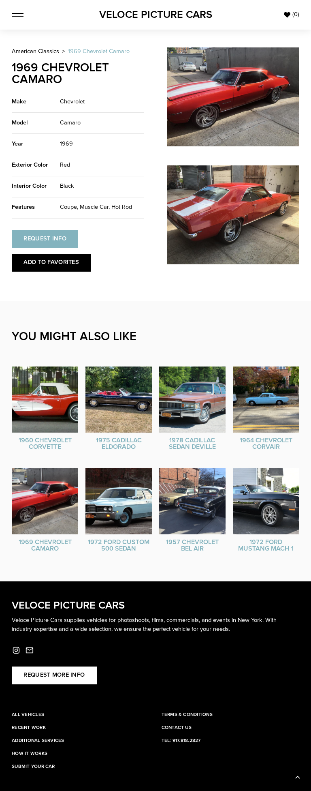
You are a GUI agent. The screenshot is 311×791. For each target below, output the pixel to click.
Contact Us (177, 728)
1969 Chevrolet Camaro (99, 51)
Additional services (38, 740)
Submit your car (33, 766)
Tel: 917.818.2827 (181, 740)
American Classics (35, 51)
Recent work (29, 728)
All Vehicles (28, 715)
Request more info (54, 675)
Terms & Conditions (187, 715)
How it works (29, 753)
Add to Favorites (51, 262)
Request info (44, 238)
